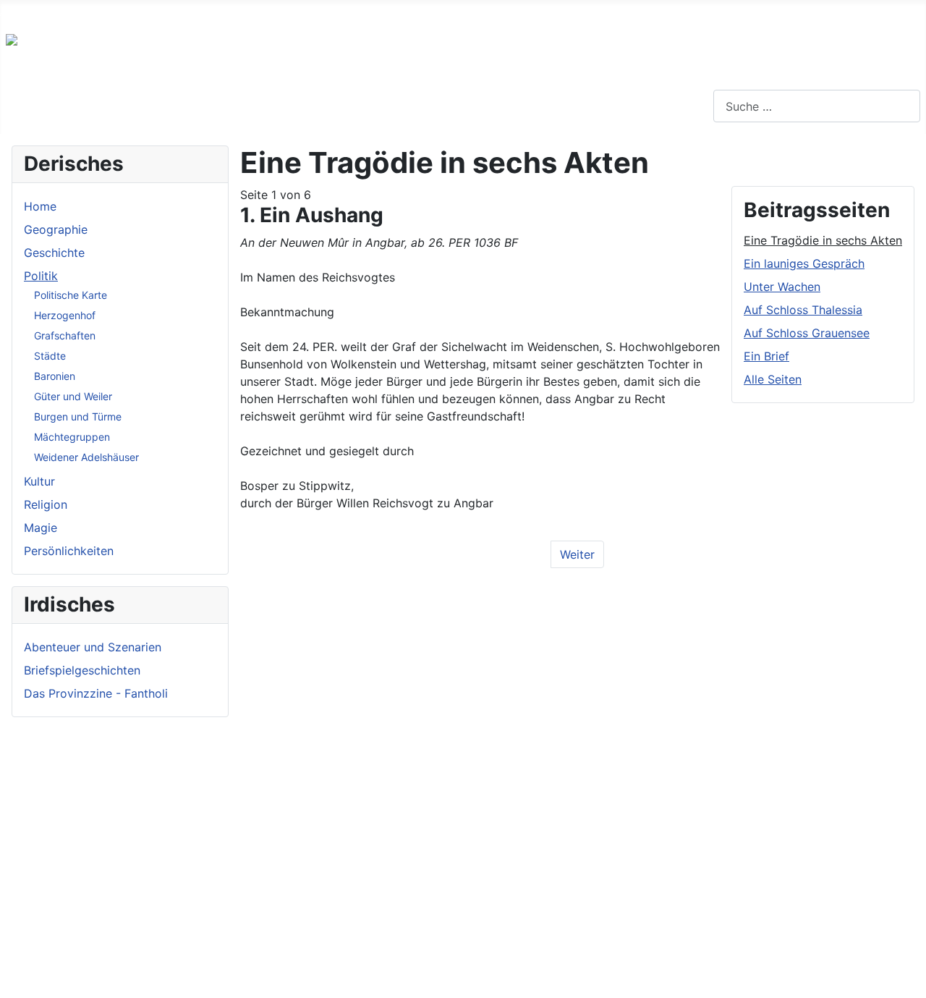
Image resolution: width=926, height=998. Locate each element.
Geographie (56, 229)
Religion (45, 504)
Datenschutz (250, 11)
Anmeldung (334, 11)
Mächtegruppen (72, 437)
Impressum (169, 11)
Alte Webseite (37, 11)
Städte (50, 356)
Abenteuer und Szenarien (92, 647)
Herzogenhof (64, 315)
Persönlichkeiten (69, 551)
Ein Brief (766, 356)
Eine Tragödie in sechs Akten (823, 240)
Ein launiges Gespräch (804, 263)
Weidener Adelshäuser (86, 457)
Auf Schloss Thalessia (803, 310)
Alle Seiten (773, 379)
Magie (40, 527)
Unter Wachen (782, 286)
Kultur (39, 481)
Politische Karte (70, 295)
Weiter (577, 554)
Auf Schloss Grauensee (807, 333)
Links (107, 11)
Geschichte (54, 252)
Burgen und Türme (78, 416)
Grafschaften (64, 335)
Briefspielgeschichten (82, 670)
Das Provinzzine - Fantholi (96, 693)
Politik (41, 275)
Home (40, 206)
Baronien (54, 376)
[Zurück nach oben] (907, 979)
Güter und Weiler (73, 396)
